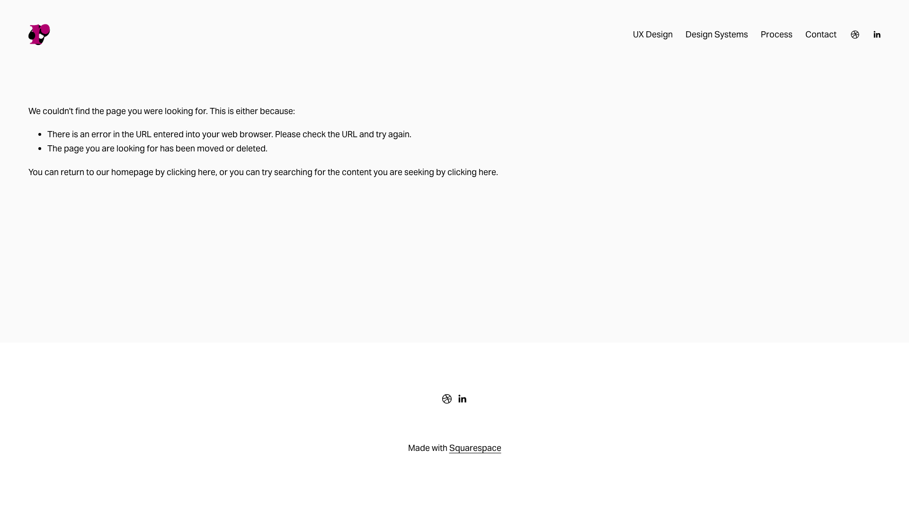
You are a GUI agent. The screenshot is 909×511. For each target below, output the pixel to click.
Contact (821, 34)
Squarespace (475, 447)
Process (777, 34)
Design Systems (717, 34)
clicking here (191, 172)
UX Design (653, 34)
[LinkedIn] (877, 34)
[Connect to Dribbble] (855, 34)
